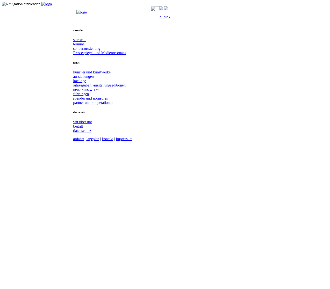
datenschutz (82, 131)
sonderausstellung (86, 48)
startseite (79, 40)
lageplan (92, 139)
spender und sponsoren (90, 98)
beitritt (78, 126)
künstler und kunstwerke (92, 72)
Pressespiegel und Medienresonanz (99, 53)
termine (79, 44)
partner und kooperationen (93, 103)
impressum (124, 139)
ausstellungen (83, 76)
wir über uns (82, 122)
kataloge (79, 81)
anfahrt (78, 139)
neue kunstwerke (86, 89)
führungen (81, 94)
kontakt (107, 139)
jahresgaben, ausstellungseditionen (99, 85)
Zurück (164, 17)
